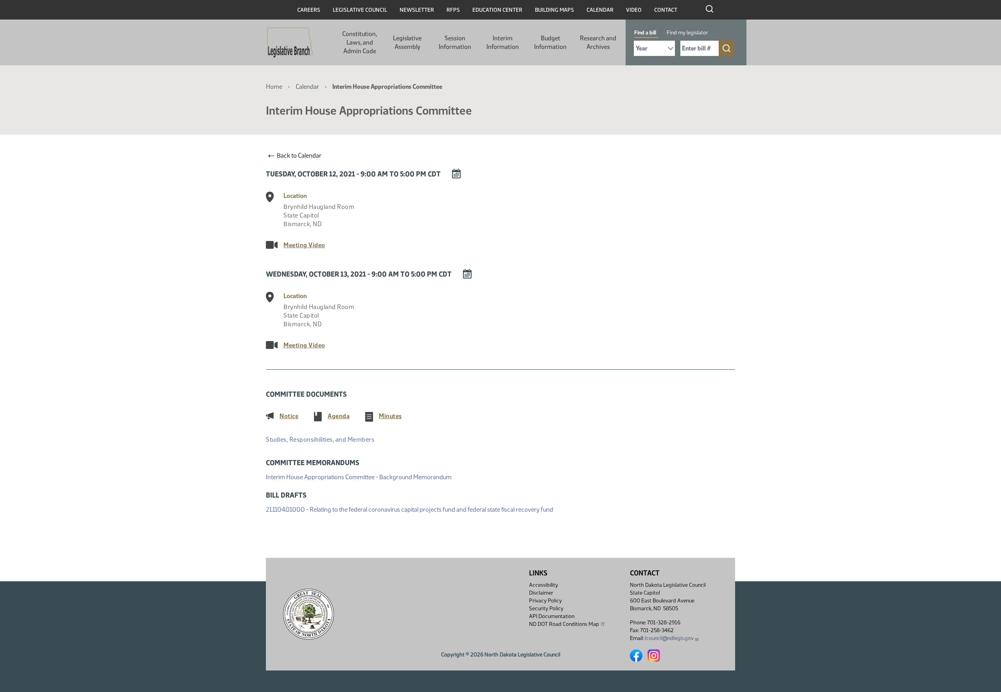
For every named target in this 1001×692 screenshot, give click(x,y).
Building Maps (554, 10)
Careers (308, 10)
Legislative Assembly (407, 42)
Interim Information (502, 42)
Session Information (455, 42)
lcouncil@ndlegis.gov (669, 638)
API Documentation (551, 616)
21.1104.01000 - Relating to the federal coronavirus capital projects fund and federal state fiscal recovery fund (409, 509)
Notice (289, 416)
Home (274, 86)
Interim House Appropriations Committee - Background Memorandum (359, 477)
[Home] (290, 42)
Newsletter (417, 10)
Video (634, 10)
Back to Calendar (294, 155)
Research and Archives (598, 42)
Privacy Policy (545, 600)
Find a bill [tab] (645, 32)
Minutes (390, 416)
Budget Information (550, 42)
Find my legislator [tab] (687, 32)
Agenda (339, 416)
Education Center (497, 10)
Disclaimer (541, 593)
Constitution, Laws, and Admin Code (359, 42)
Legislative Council (360, 10)
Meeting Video (304, 245)
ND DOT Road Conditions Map (564, 624)
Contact (665, 10)
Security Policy (546, 608)
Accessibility (543, 585)
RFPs (453, 10)
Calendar (600, 10)
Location (295, 196)
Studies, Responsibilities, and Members (320, 439)
